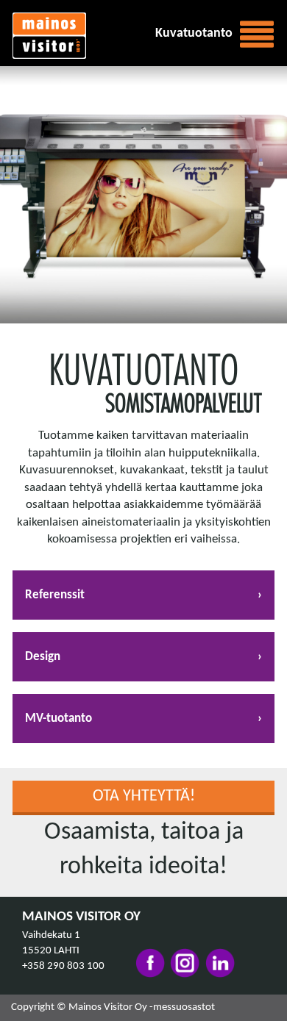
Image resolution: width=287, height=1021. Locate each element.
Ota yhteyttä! (144, 796)
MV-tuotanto (58, 718)
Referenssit (55, 595)
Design (42, 657)
